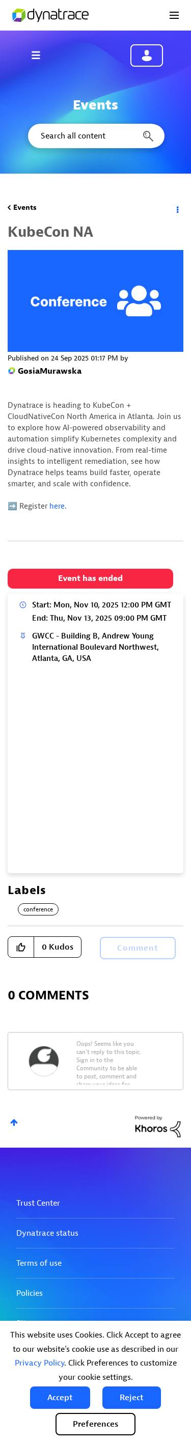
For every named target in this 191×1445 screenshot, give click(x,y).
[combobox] (95, 136)
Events (25, 207)
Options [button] (176, 207)
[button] (60, 1397)
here (57, 506)
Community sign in (146, 55)
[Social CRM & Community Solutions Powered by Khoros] (158, 1126)
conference (38, 909)
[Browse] (40, 55)
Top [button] (14, 1122)
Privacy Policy (39, 1363)
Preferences (95, 1424)
